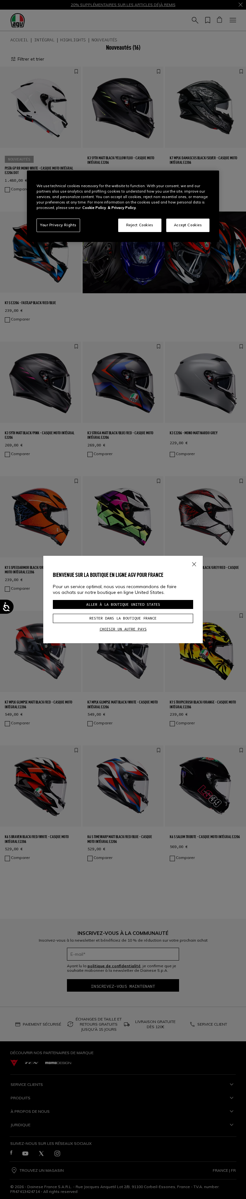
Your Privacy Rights (58, 225)
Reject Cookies (139, 225)
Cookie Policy (94, 207)
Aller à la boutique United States (123, 604)
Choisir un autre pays (123, 629)
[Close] (194, 563)
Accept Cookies (188, 225)
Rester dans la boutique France (123, 618)
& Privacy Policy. (122, 207)
